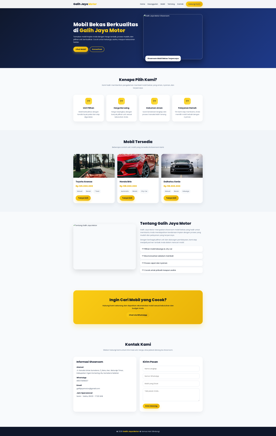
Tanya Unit (83, 198)
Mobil (163, 4)
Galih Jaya (85, 4)
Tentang (171, 4)
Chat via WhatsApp (138, 315)
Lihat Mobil (81, 49)
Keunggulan (153, 4)
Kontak (180, 4)
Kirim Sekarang (151, 406)
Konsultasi (97, 49)
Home (142, 4)
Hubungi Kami (194, 4)
